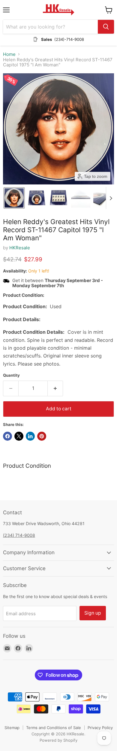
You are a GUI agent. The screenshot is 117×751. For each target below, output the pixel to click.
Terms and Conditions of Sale (53, 727)
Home (9, 54)
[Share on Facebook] (7, 436)
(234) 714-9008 (19, 535)
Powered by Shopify (58, 740)
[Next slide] (111, 198)
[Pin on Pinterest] (41, 436)
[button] (14, 198)
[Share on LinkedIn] (30, 436)
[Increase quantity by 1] (55, 388)
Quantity (11, 375)
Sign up (92, 613)
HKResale (19, 248)
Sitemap (12, 727)
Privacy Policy (100, 727)
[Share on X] (18, 436)
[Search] (106, 27)
